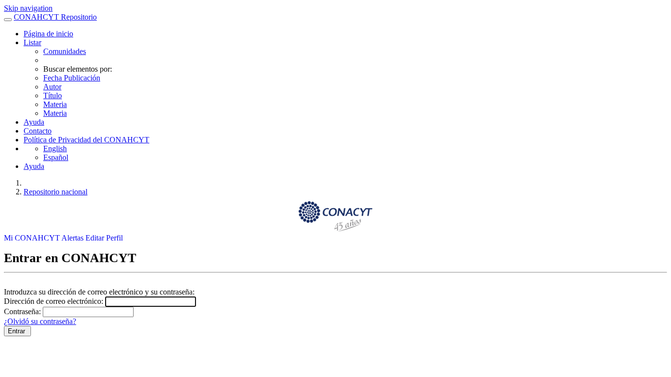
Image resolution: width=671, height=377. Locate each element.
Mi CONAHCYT (32, 238)
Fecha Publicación (71, 78)
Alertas (73, 238)
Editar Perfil (104, 238)
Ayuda (34, 122)
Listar (32, 42)
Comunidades (64, 51)
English (55, 148)
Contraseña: (23, 311)
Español (55, 157)
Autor (52, 86)
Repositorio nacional (55, 192)
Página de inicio (48, 33)
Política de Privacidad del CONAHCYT (86, 139)
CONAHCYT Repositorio (55, 17)
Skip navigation (28, 8)
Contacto (38, 131)
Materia (55, 104)
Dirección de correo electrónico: (54, 301)
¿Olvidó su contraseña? (40, 321)
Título (52, 95)
